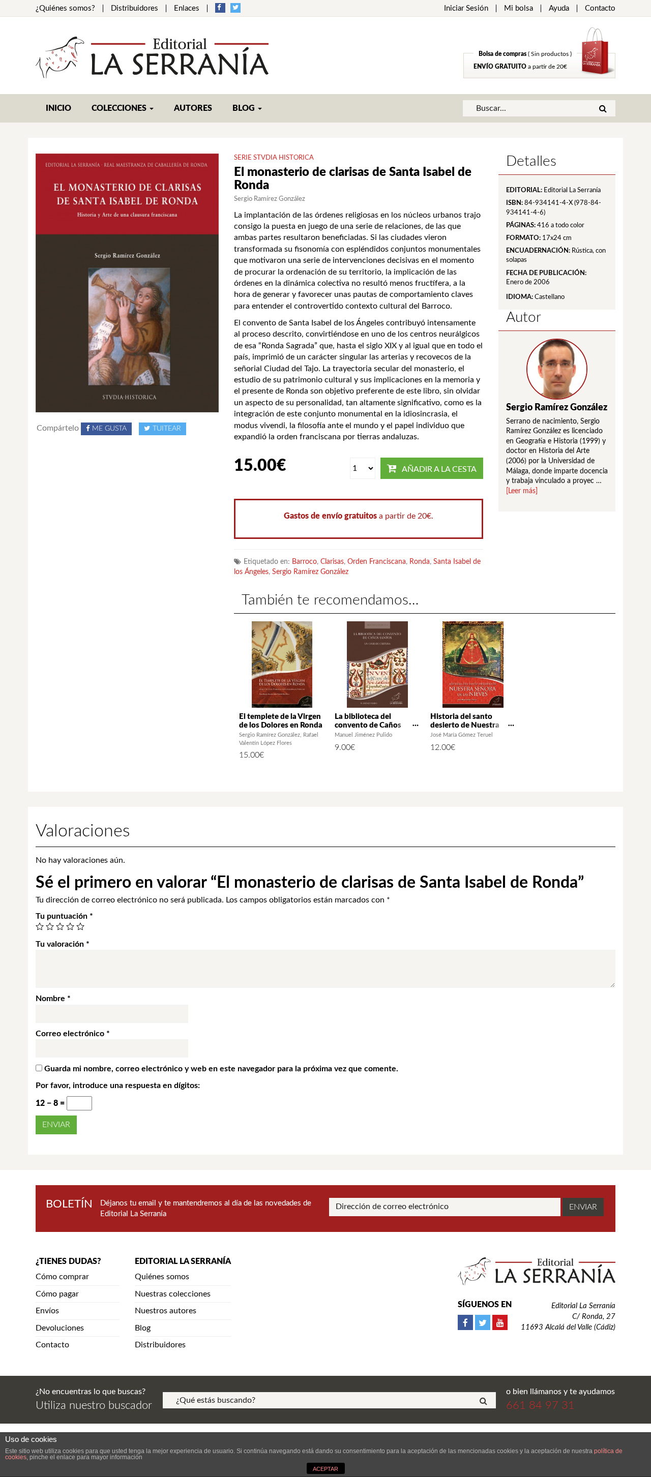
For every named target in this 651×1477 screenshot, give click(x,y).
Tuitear (167, 428)
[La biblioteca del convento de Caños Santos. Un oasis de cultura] (377, 664)
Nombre (53, 998)
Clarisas (332, 561)
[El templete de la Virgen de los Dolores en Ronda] (282, 664)
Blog (244, 108)
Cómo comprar (62, 1277)
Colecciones (120, 108)
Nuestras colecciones (173, 1294)
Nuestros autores (165, 1311)
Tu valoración (63, 944)
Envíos (47, 1311)
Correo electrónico (73, 1034)
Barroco (304, 561)
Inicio (58, 108)
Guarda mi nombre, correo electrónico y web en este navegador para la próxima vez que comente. (221, 1069)
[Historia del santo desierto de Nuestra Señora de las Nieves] (473, 664)
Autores (193, 108)
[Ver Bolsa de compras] (539, 76)
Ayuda (559, 8)
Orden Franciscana (376, 561)
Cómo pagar (57, 1294)
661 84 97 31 (540, 1405)
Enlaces (186, 8)
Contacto (600, 8)
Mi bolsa (518, 8)
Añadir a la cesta (439, 469)
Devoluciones (60, 1328)
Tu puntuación (64, 916)
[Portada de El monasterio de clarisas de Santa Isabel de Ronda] (127, 283)
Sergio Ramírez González (310, 572)
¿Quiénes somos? (65, 8)
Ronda (419, 561)
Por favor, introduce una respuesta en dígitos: (118, 1085)
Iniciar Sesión (466, 8)
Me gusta (109, 428)
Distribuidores (134, 8)
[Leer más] (522, 491)
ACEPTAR (325, 1469)
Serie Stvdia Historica (274, 158)
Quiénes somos (162, 1277)
